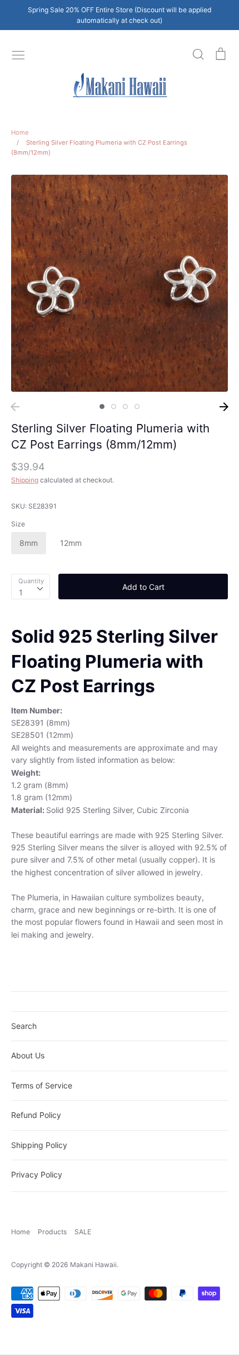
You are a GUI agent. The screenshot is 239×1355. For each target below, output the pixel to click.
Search (24, 1026)
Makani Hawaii (93, 1264)
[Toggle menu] (18, 54)
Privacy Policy (36, 1174)
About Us (27, 1055)
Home (20, 1232)
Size (18, 524)
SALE (82, 1232)
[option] (119, 283)
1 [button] (101, 406)
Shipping (24, 480)
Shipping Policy (39, 1145)
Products (52, 1232)
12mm (71, 543)
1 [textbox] (21, 592)
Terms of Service (41, 1085)
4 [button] (137, 406)
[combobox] (30, 586)
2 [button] (113, 406)
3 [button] (125, 406)
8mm (28, 543)
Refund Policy (36, 1115)
